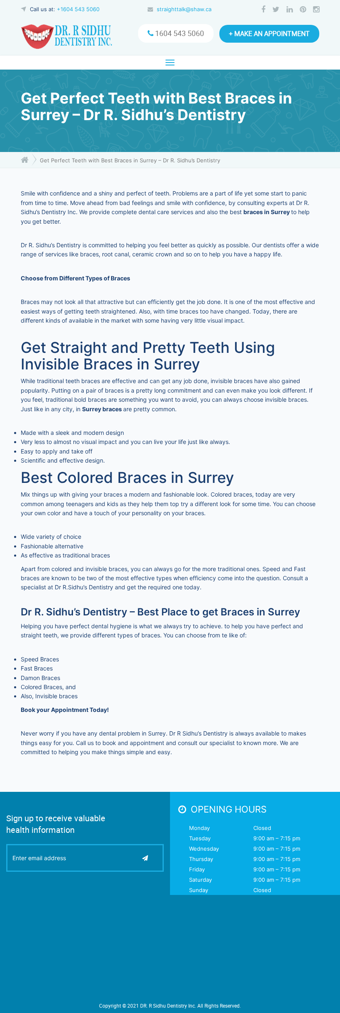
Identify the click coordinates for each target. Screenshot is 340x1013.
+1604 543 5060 (78, 9)
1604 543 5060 (178, 33)
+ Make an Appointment (269, 33)
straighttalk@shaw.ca (184, 9)
